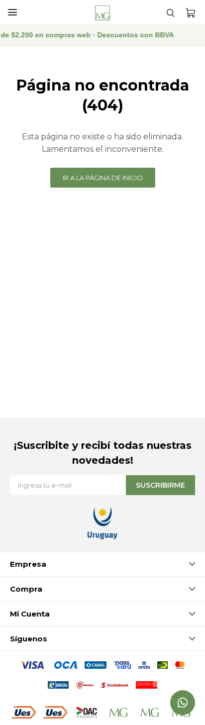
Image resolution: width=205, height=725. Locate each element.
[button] (170, 12)
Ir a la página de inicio (103, 178)
